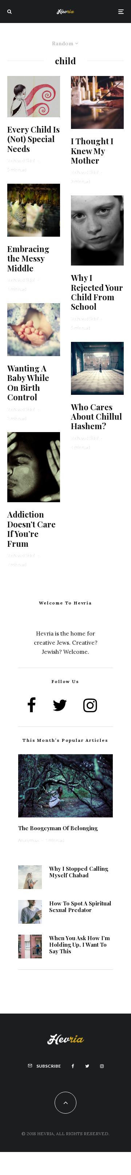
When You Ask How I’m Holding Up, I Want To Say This (79, 944)
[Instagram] (102, 1066)
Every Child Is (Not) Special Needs (33, 139)
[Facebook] (73, 1066)
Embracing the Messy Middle (28, 258)
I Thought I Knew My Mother (92, 150)
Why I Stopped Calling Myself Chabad (78, 871)
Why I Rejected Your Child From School (97, 292)
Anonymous (28, 840)
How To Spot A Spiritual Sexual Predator (80, 906)
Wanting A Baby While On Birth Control (28, 382)
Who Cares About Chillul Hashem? (96, 416)
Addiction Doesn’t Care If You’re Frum (31, 529)
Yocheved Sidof (21, 160)
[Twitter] (87, 1066)
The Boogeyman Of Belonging (58, 828)
